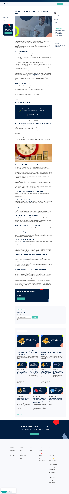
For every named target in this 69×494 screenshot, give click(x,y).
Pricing (36, 3)
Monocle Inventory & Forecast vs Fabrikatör (52, 462)
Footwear (21, 450)
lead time (50, 40)
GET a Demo (21, 298)
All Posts (5, 14)
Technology (5, 15)
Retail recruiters (30, 67)
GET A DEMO (60, 3)
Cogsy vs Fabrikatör (52, 482)
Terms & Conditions (42, 460)
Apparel (21, 448)
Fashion (21, 447)
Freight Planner (12, 450)
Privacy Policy (41, 458)
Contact (40, 452)
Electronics (22, 458)
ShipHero (25, 259)
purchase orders (28, 201)
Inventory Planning (57, 23)
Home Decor (22, 452)
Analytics (11, 453)
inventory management (36, 74)
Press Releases (41, 448)
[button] (20, 4)
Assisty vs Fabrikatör (52, 466)
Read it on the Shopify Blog (46, 0)
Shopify (4, 20)
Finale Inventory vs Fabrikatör (53, 474)
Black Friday (5, 17)
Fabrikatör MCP (12, 447)
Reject (9, 491)
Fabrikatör (23, 241)
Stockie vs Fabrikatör (52, 460)
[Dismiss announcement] (68, 1)
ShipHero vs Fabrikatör (52, 467)
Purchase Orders (13, 452)
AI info (50, 450)
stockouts (50, 234)
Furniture (21, 453)
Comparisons (51, 448)
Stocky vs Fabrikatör (52, 477)
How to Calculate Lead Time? (60, 30)
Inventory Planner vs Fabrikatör (52, 484)
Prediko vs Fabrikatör (52, 479)
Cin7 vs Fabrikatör (52, 472)
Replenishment (12, 455)
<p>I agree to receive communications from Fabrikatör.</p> (28, 319)
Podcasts (50, 452)
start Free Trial (53, 3)
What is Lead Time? (58, 28)
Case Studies (51, 453)
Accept (4, 491)
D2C (4, 22)
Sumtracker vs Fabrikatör (53, 464)
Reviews (40, 455)
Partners (40, 450)
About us (40, 447)
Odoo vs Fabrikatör (52, 469)
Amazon (31, 450)
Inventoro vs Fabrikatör (52, 475)
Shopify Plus (32, 448)
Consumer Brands (23, 455)
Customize (14, 491)
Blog (49, 447)
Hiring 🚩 (40, 453)
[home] (7, 4)
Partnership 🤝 (51, 458)
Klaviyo (31, 452)
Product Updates (51, 455)
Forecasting (12, 448)
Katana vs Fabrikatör (52, 480)
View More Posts (19, 414)
